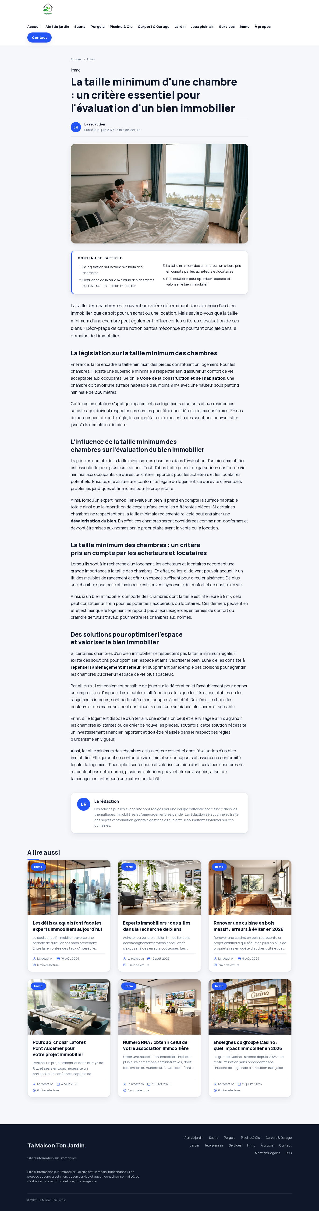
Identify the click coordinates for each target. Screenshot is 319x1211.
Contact (39, 37)
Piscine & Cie (121, 26)
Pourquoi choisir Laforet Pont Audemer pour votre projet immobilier (59, 1048)
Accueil (33, 26)
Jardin (180, 26)
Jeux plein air (202, 26)
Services (227, 26)
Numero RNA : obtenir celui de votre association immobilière (156, 1045)
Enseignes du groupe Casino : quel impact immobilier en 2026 (248, 1045)
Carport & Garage (154, 26)
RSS (289, 1153)
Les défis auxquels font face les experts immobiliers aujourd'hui (67, 926)
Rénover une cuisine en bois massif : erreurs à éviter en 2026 (249, 926)
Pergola (98, 26)
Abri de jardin (57, 26)
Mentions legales (267, 1153)
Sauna (79, 26)
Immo (245, 26)
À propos (263, 26)
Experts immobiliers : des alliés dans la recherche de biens (156, 926)
